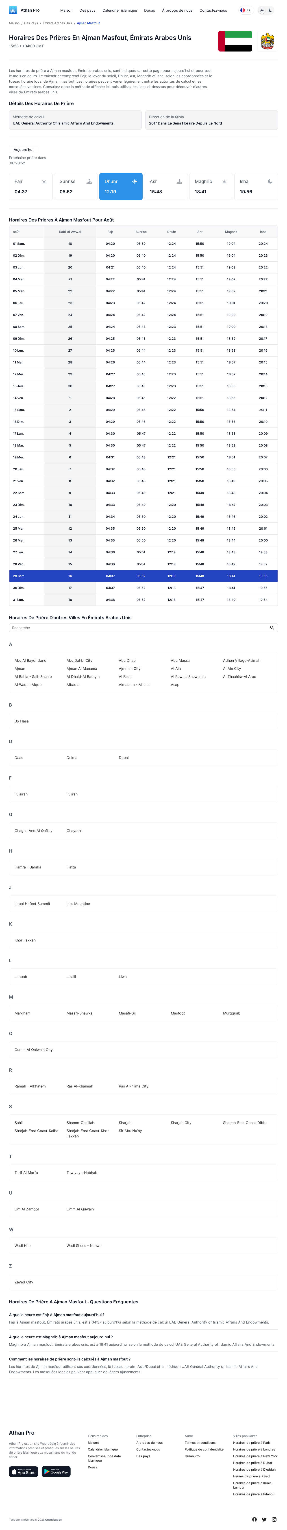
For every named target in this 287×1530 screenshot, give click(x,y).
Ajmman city (130, 668)
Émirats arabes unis (57, 23)
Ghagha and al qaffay (33, 830)
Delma (72, 757)
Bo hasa (22, 721)
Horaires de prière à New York (255, 1456)
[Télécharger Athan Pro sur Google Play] (56, 1471)
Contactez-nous (213, 10)
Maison (66, 10)
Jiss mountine (78, 903)
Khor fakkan (25, 940)
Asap (175, 684)
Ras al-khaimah (80, 1086)
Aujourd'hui (23, 149)
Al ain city (232, 668)
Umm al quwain (80, 1209)
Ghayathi (74, 830)
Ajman (20, 668)
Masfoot (178, 1013)
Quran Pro (192, 1456)
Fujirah (72, 794)
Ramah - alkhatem (30, 1086)
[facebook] (254, 1519)
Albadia (73, 684)
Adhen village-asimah (241, 660)
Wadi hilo (23, 1245)
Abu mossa (180, 660)
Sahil (19, 1122)
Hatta (71, 867)
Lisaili (71, 976)
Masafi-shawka (80, 1013)
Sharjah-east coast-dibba (245, 1122)
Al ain (176, 668)
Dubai (124, 757)
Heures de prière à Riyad (251, 1476)
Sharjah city (181, 1122)
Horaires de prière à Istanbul (254, 1494)
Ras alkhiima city (133, 1086)
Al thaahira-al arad (239, 676)
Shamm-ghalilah (80, 1122)
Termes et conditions (200, 1442)
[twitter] (264, 1519)
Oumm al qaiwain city (34, 1049)
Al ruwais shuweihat (188, 676)
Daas (19, 757)
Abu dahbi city (79, 660)
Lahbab (21, 976)
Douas (149, 10)
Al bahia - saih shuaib (33, 676)
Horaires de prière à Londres (254, 1449)
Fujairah (21, 794)
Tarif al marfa (26, 1172)
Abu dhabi (128, 660)
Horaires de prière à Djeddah (254, 1469)
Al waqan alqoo (28, 684)
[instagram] (274, 1519)
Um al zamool (27, 1209)
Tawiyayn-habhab (82, 1172)
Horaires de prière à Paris (252, 1442)
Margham (22, 1013)
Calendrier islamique (119, 10)
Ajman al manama (82, 668)
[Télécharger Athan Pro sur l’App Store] (23, 1471)
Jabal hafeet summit (32, 903)
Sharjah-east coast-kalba (36, 1130)
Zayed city (24, 1282)
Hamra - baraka (28, 867)
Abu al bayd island (30, 660)
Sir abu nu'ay (130, 1130)
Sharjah (125, 1122)
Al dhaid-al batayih (83, 676)
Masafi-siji (128, 1013)
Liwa (123, 976)
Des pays (87, 10)
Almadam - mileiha (134, 684)
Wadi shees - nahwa (84, 1245)
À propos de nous (177, 10)
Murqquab (231, 1013)
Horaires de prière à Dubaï (252, 1463)
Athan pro (30, 10)
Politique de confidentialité (204, 1449)
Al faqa (125, 676)
